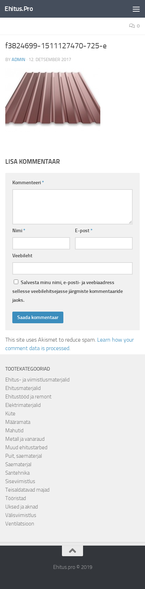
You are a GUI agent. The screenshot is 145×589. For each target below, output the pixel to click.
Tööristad (15, 498)
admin (18, 59)
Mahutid (14, 430)
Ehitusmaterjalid (23, 388)
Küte (10, 413)
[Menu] (136, 9)
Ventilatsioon (19, 524)
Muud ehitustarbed (26, 447)
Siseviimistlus (20, 481)
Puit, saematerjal (23, 456)
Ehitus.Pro (19, 9)
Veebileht (22, 256)
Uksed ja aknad (21, 507)
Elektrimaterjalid (23, 405)
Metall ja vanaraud (25, 439)
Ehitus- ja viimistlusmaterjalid (37, 380)
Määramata (17, 422)
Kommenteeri (28, 183)
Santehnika (17, 473)
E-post (84, 231)
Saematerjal (18, 464)
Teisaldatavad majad (27, 490)
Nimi (18, 231)
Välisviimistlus (20, 515)
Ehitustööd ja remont (28, 396)
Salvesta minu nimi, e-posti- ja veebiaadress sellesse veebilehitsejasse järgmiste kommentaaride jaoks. (67, 291)
